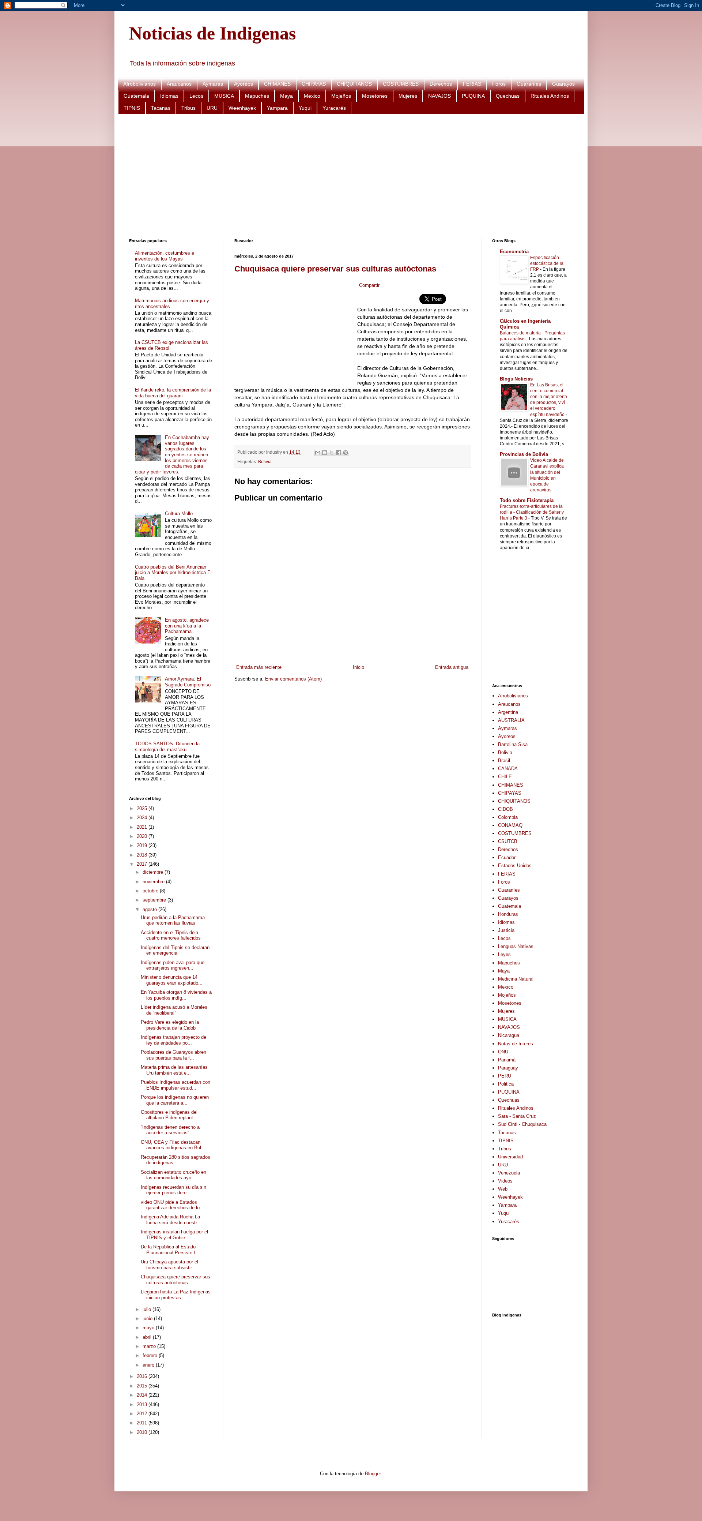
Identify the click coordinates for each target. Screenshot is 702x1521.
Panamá (507, 1060)
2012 (142, 1413)
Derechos (441, 84)
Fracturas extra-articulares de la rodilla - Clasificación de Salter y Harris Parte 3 (532, 512)
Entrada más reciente (259, 667)
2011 (142, 1423)
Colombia (508, 817)
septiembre (155, 900)
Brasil (504, 760)
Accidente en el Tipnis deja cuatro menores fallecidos (171, 935)
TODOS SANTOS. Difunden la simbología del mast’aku (167, 746)
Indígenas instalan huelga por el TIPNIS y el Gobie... (174, 1234)
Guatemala (136, 96)
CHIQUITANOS (354, 84)
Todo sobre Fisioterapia (527, 500)
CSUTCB (507, 841)
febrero (151, 1355)
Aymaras (213, 84)
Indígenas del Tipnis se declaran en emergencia (175, 950)
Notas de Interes (515, 1043)
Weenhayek (242, 108)
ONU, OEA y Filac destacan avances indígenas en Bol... (173, 1145)
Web (502, 1189)
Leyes (504, 954)
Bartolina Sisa (513, 744)
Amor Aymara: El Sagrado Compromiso (188, 682)
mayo (149, 1327)
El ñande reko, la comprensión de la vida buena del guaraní (173, 392)
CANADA (508, 768)
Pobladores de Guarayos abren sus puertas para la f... (173, 1055)
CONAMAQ (510, 825)
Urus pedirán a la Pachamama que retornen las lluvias (173, 920)
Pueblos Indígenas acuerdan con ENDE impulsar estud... (175, 1085)
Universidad (510, 1157)
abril (148, 1337)
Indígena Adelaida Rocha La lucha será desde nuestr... (171, 1219)
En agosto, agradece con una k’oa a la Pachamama (187, 625)
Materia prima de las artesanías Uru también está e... (174, 1070)
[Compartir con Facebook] (338, 452)
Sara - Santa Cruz (517, 1116)
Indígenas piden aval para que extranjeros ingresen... (172, 965)
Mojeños (341, 96)
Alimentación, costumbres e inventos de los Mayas (164, 256)
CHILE (505, 776)
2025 (142, 808)
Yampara (277, 108)
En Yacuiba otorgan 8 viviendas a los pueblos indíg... (176, 995)
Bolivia (265, 461)
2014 (142, 1395)
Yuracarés (334, 108)
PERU (504, 1076)
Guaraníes (529, 84)
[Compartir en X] (331, 452)
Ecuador (507, 857)
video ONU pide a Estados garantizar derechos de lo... (172, 1205)
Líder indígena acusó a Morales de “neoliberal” (174, 1010)
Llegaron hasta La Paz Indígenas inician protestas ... (176, 1294)
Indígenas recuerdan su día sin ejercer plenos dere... (173, 1190)
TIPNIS (132, 108)
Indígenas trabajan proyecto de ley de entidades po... (173, 1040)
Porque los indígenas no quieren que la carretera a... (175, 1100)
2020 (142, 836)
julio (147, 1309)
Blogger (373, 1473)
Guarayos (563, 84)
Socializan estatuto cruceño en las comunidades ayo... (173, 1175)
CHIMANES (277, 84)
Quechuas (508, 96)
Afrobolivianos (139, 84)
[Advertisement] (348, 176)
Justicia (506, 930)
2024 (142, 817)
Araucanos (179, 84)
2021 (142, 827)
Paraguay (508, 1068)
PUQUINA (473, 96)
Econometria (514, 251)
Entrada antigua (451, 667)
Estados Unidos (515, 865)
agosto (150, 909)
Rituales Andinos (550, 96)
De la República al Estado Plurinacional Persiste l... (170, 1249)
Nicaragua (508, 1035)
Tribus (188, 108)
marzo (150, 1346)
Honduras (508, 914)
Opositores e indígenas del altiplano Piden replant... (169, 1115)
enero (149, 1365)
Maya (286, 96)
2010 (142, 1432)
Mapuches (257, 96)
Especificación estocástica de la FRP (546, 263)
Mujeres (408, 96)
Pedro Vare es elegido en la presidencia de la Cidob (170, 1025)
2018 (142, 855)
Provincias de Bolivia (524, 454)
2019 (142, 845)
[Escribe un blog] (324, 452)
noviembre (154, 881)
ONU (503, 1051)
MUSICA (224, 96)
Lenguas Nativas (515, 946)
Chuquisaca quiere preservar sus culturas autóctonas (335, 268)
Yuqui (305, 108)
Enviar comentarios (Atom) (293, 679)
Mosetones (375, 96)
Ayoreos (243, 84)
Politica (506, 1084)
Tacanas (160, 108)
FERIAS (472, 84)
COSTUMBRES (401, 84)
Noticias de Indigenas (212, 33)
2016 (142, 1376)
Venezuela (509, 1173)
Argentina (508, 712)
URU (212, 108)
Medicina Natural (515, 979)
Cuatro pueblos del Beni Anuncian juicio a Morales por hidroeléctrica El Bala (173, 572)
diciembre (154, 872)
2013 (142, 1404)
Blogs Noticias (516, 379)
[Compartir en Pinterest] (345, 452)
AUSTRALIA (511, 720)
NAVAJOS (439, 96)
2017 (142, 864)
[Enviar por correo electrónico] (317, 452)
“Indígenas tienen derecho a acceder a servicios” (170, 1130)
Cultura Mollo (179, 513)
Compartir (369, 285)
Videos (505, 1181)
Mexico (312, 96)
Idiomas (169, 96)
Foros (499, 84)
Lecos (196, 96)
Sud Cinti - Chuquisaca (522, 1124)
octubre (151, 891)
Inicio (358, 667)
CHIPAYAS (314, 84)
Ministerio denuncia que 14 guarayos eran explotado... (172, 980)
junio (148, 1318)
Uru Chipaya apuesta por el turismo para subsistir (169, 1264)
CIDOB (505, 809)
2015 (142, 1386)
